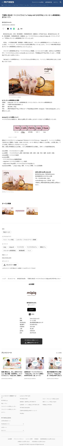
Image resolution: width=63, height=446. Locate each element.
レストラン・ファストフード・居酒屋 (26, 239)
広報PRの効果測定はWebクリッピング (28, 410)
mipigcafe (11, 247)
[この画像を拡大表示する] (8, 211)
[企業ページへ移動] (31, 294)
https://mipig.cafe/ (6, 257)
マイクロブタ (20, 247)
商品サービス (6, 232)
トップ (4, 278)
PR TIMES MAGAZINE (25, 407)
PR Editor (22, 413)
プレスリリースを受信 (37, 2)
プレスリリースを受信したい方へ (8, 406)
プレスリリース (11, 278)
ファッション (43, 5)
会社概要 (10, 439)
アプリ (21, 5)
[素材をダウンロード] (18, 28)
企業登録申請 (48, 2)
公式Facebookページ (6, 420)
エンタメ (27, 5)
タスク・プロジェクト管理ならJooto (51, 398)
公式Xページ (4, 427)
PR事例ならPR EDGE (47, 404)
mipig (4, 247)
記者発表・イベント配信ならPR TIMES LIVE (29, 404)
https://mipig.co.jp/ (34, 318)
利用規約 (36, 439)
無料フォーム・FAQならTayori (49, 401)
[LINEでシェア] (14, 28)
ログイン (56, 2)
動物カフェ (43, 247)
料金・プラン (4, 403)
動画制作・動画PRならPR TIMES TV (28, 401)
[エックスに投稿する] (8, 28)
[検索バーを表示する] (60, 2)
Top (2, 5)
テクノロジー (8, 5)
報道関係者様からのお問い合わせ (47, 439)
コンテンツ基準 (29, 439)
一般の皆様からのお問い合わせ (38, 441)
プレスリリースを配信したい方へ (8, 409)
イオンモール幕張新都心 (9, 250)
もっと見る (59, 352)
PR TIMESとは (4, 400)
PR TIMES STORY (24, 398)
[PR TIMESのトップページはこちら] (9, 2)
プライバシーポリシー (19, 439)
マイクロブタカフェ (32, 247)
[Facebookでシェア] (11, 28)
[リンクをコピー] (21, 28)
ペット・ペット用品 (8, 239)
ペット (29, 250)
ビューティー (34, 5)
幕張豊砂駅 (22, 250)
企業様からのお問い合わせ (24, 441)
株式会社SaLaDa (21, 278)
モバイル (15, 5)
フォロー (31, 309)
